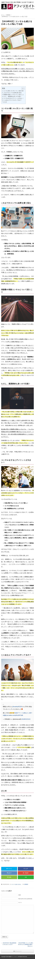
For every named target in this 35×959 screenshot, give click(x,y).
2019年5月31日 (25, 719)
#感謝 (4, 715)
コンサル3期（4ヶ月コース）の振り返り (13, 90)
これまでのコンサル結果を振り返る (12, 92)
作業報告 (26, 884)
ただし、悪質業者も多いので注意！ (12, 96)
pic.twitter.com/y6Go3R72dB (15, 715)
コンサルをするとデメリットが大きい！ (13, 98)
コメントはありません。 (16, 884)
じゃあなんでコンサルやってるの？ (12, 100)
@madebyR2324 (17, 706)
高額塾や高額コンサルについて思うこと (13, 94)
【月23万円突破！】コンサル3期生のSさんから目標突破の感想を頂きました (25, 944)
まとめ (5, 102)
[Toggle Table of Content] (22, 88)
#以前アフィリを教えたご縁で (23, 713)
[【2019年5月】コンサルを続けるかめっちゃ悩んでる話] (17, 39)
